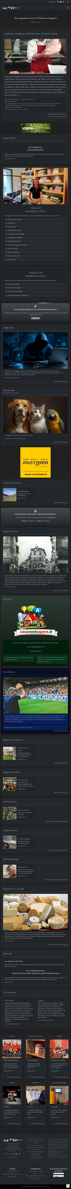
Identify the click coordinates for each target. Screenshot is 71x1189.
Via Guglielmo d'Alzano (14, 238)
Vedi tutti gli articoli (60, 381)
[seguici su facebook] (64, 2)
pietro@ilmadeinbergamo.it (13, 1174)
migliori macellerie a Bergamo (46, 105)
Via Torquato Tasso (13, 256)
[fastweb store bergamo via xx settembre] (35, 462)
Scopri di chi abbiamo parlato (12, 1024)
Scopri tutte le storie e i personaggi (55, 880)
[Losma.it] (35, 128)
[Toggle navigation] (67, 7)
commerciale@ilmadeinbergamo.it (35, 1176)
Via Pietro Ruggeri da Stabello (17, 245)
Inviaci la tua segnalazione (11, 377)
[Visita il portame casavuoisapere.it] (58, 1176)
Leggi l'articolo (21, 498)
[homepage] (10, 8)
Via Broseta (11, 223)
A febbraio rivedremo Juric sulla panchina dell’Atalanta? (19, 727)
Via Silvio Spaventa (13, 252)
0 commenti (25, 109)
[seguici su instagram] (58, 2)
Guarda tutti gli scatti (59, 590)
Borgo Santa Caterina (14, 219)
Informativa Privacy (12, 1157)
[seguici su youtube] (61, 2)
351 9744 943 (36, 1178)
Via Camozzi (11, 227)
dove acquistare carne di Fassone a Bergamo (48, 103)
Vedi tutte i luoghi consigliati (57, 850)
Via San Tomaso (12, 249)
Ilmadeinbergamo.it (28, 99)
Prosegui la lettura (9, 158)
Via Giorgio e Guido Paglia (15, 234)
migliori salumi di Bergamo (13, 107)
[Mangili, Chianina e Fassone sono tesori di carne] (35, 57)
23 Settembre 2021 (13, 99)
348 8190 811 (13, 1176)
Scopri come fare (9, 941)
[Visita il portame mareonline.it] (58, 1173)
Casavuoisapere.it (52, 977)
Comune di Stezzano (14, 288)
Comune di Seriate (13, 284)
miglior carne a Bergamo (12, 105)
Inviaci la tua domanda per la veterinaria (15, 438)
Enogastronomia (12, 101)
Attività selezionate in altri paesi (17, 295)
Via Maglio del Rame (14, 241)
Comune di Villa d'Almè (14, 291)
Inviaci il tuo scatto (9, 587)
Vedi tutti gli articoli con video (57, 944)
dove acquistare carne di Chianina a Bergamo (20, 103)
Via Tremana (11, 259)
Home (33, 22)
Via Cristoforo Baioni (14, 230)
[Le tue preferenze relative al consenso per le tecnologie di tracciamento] (68, 1186)
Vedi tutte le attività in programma (56, 821)
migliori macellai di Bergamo (28, 105)
